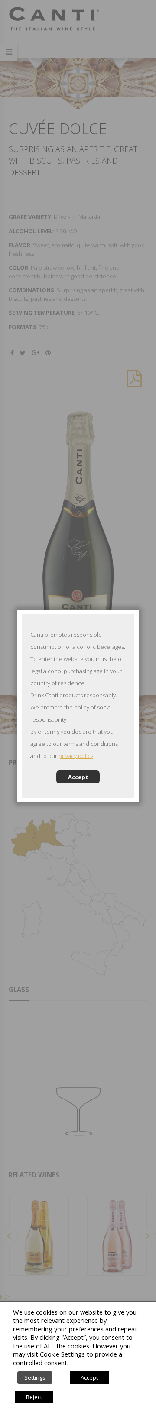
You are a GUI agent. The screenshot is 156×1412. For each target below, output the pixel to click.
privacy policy (75, 756)
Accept (78, 777)
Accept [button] (89, 1377)
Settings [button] (35, 1377)
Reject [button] (34, 1397)
